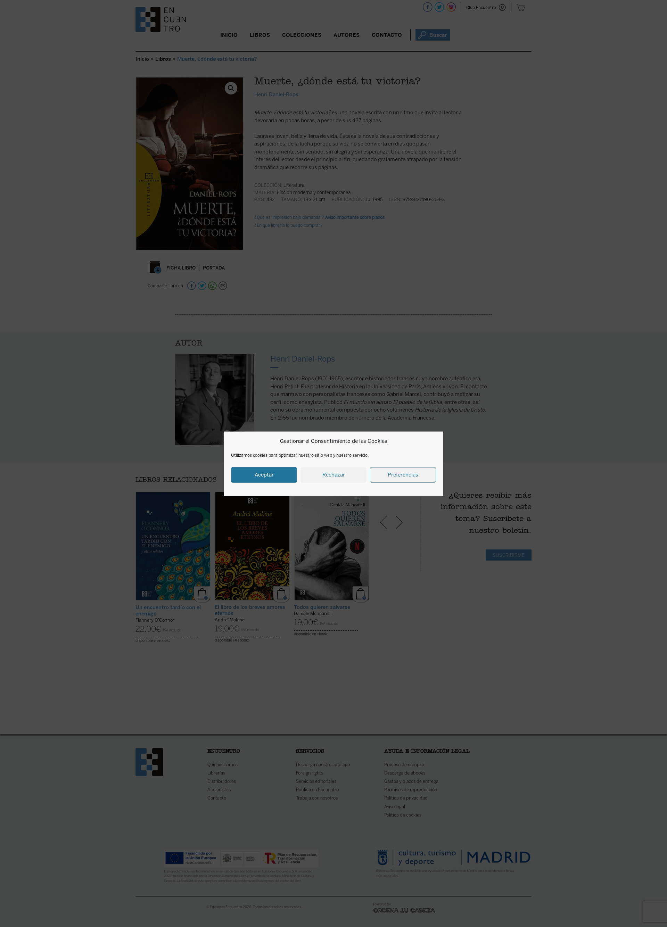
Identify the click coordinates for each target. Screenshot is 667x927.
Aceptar (264, 474)
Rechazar (333, 474)
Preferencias (403, 474)
